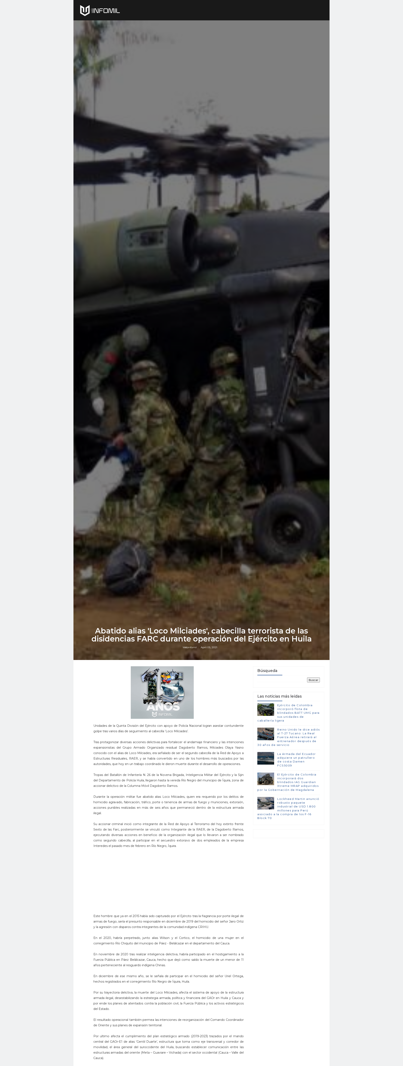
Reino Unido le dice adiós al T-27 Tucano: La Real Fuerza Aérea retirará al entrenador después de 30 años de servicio (288, 737)
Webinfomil (190, 647)
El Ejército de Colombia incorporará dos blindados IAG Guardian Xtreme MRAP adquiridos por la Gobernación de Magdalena (288, 782)
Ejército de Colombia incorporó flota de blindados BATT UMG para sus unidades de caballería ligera (288, 712)
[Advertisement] (168, 878)
